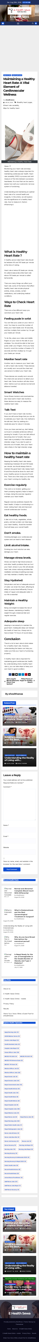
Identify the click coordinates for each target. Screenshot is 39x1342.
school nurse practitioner (13, 1177)
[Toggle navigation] (18, 23)
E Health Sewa (19, 16)
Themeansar (19, 1324)
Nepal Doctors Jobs (12, 1080)
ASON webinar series (12, 1036)
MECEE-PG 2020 (11, 1056)
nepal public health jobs (13, 1125)
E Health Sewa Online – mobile (12, 1333)
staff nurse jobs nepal (13, 1185)
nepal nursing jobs (12, 1121)
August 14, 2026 (13, 1292)
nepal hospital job (11, 1105)
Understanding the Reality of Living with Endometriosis (19, 760)
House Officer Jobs (12, 1052)
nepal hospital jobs (12, 1109)
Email (5, 836)
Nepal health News (11, 1096)
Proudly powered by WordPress (13, 1322)
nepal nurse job (11, 1117)
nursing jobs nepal (26, 1149)
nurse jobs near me (12, 1137)
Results (6, 1009)
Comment (7, 787)
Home (9, 1329)
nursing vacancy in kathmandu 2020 (17, 1157)
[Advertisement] (19, 45)
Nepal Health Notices (12, 1101)
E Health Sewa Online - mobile (14, 999)
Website (6, 847)
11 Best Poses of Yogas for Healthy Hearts (26, 680)
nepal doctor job (11, 1076)
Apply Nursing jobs (12, 1032)
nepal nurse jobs (26, 1117)
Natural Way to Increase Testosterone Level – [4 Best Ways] (18, 1289)
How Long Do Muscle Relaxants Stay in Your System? (13, 681)
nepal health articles (12, 1088)
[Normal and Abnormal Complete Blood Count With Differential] (8, 892)
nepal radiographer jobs (13, 1129)
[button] (33, 23)
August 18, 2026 (13, 1228)
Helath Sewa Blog (21, 755)
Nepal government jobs (13, 1084)
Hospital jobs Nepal (12, 1048)
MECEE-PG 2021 (26, 1056)
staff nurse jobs (11, 1181)
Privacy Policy (8, 1004)
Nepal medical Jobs (12, 1113)
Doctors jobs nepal (12, 1040)
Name (6, 825)
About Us (7, 989)
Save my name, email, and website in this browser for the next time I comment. (18, 862)
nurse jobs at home (12, 1133)
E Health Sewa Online (11, 994)
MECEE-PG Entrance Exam (14, 1060)
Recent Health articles (12, 1169)
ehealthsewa (9, 100)
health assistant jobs (12, 1044)
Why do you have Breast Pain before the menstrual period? (24, 939)
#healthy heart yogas (24, 102)
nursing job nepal (26, 1145)
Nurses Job (26, 1141)
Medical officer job (12, 1068)
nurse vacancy (10, 1145)
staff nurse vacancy (12, 1189)
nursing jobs (10, 1149)
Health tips (7, 75)
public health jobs (11, 1165)
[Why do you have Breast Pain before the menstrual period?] (8, 940)
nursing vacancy (11, 1153)
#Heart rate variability (11, 105)
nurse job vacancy (12, 1141)
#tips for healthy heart (11, 108)
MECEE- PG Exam (11, 1064)
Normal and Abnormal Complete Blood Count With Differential (17, 719)
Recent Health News (12, 1173)
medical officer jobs (12, 1072)
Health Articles (17, 75)
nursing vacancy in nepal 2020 (15, 1161)
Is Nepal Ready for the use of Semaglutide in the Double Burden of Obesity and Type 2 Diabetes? (23, 959)
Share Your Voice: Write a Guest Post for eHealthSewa (19, 1338)
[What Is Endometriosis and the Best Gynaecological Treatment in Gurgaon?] (8, 914)
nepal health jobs (11, 1092)
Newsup (31, 1322)
